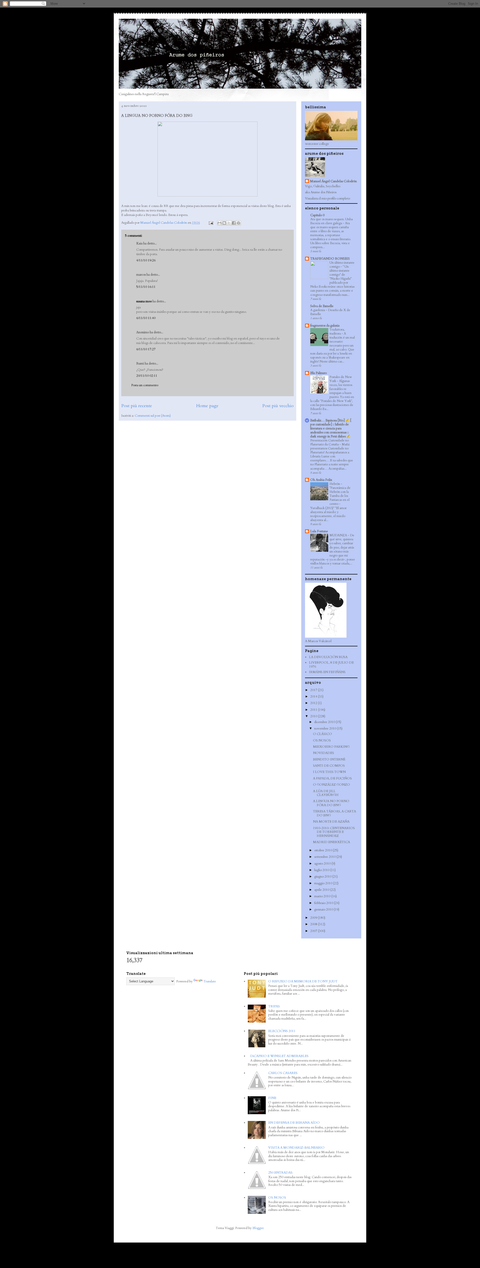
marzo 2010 (322, 896)
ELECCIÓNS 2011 (282, 1031)
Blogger (258, 1228)
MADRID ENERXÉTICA (331, 842)
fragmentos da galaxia (325, 325)
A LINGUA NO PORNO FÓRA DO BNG (331, 803)
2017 (314, 690)
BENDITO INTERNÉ (329, 759)
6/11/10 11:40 (146, 318)
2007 (314, 931)
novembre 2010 (325, 728)
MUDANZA (339, 535)
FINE (272, 1098)
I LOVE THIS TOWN (329, 772)
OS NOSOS (322, 740)
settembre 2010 (325, 857)
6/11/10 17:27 (146, 349)
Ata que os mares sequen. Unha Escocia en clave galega (331, 221)
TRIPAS (274, 1006)
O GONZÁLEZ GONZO (331, 784)
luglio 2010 (322, 870)
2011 (314, 710)
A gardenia (318, 310)
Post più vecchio (278, 406)
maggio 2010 (323, 883)
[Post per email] (210, 222)
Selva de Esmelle (322, 306)
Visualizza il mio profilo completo (327, 198)
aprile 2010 (322, 890)
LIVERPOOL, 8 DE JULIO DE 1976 (331, 664)
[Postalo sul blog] (224, 222)
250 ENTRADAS (280, 1172)
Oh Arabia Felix (321, 480)
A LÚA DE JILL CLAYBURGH (325, 793)
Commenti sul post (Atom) (153, 415)
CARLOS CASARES (283, 1073)
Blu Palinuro (318, 373)
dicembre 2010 (325, 722)
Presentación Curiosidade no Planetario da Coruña (329, 442)
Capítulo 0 (317, 215)
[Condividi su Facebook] (233, 222)
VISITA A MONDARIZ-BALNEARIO (296, 1147)
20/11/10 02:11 (146, 375)
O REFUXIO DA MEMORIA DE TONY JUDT (303, 981)
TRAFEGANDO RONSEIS (330, 258)
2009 (314, 917)
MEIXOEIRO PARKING (331, 746)
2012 (314, 703)
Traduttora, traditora (337, 332)
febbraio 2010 (324, 903)
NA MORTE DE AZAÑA (331, 821)
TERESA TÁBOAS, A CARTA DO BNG (334, 813)
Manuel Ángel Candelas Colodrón (333, 181)
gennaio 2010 (324, 909)
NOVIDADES (323, 753)
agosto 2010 (323, 863)
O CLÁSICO (322, 734)
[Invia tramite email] (219, 222)
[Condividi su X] (229, 222)
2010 (314, 716)
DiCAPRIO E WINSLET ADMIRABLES (279, 1056)
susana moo (144, 301)
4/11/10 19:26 (146, 260)
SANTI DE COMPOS (329, 765)
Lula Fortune (319, 531)
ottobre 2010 (323, 850)
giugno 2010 (323, 876)
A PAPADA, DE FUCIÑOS (332, 778)
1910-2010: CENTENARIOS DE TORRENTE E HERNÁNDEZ (334, 832)
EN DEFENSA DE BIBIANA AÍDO (294, 1122)
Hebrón (335, 484)
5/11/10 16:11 (146, 287)
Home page (207, 406)
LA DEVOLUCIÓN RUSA (328, 657)
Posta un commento (144, 385)
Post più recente (136, 406)
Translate (210, 981)
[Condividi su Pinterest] (238, 222)
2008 (314, 924)
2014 (314, 696)
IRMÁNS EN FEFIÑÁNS (327, 672)
